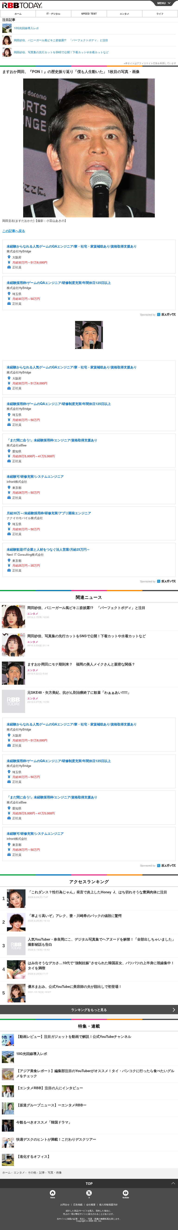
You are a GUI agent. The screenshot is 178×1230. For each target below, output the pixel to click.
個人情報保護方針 (108, 1204)
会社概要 (90, 1204)
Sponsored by (147, 314)
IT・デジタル (53, 14)
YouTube (125, 1197)
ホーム (18, 14)
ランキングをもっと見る (89, 1009)
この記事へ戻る (13, 230)
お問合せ (65, 1204)
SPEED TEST (89, 14)
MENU (161, 3)
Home (52, 1197)
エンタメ (124, 14)
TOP (89, 1183)
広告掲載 (78, 1204)
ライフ (159, 14)
